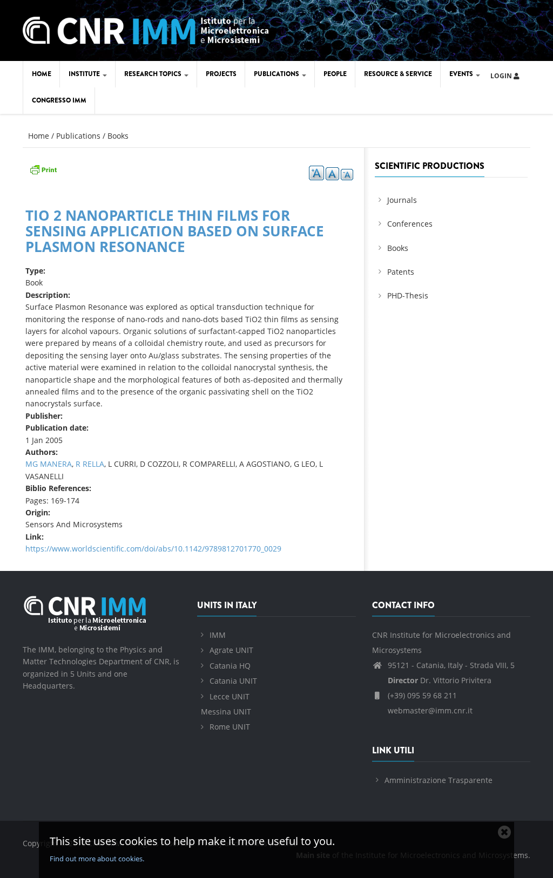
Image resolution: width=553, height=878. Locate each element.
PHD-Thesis (407, 295)
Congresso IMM (59, 100)
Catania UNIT (233, 681)
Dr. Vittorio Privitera (439, 680)
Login (502, 75)
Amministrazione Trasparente (439, 780)
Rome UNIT (230, 727)
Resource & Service (398, 74)
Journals (402, 200)
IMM (218, 635)
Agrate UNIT (231, 650)
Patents (400, 272)
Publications (277, 74)
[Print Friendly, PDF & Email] (43, 168)
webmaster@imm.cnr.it (429, 710)
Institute (85, 74)
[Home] (145, 28)
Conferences (410, 224)
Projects (221, 74)
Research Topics (153, 74)
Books (118, 136)
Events (462, 74)
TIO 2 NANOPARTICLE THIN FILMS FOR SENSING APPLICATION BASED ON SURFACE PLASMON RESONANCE (174, 231)
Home (41, 74)
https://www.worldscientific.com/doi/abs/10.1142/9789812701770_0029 (153, 548)
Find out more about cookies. (97, 858)
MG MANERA (48, 464)
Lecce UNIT (229, 696)
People (335, 74)
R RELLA (90, 464)
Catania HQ (230, 666)
